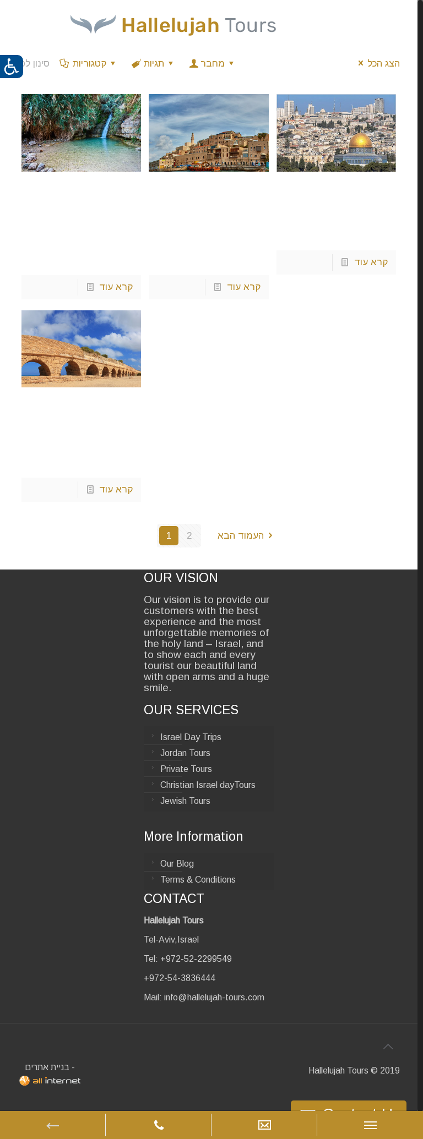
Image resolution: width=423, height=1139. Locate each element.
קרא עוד (116, 287)
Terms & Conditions (198, 879)
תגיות (154, 63)
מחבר (212, 63)
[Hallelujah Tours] (173, 25)
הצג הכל (383, 63)
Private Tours (186, 769)
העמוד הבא (241, 535)
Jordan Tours (185, 753)
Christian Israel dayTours (208, 785)
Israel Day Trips (190, 737)
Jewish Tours (185, 801)
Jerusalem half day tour (332, 199)
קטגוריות (89, 63)
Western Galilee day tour (80, 415)
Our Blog (177, 863)
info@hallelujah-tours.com (214, 997)
